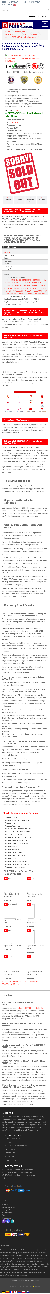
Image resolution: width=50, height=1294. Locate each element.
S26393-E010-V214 (26, 288)
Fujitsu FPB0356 (11, 858)
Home (7, 32)
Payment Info (9, 1149)
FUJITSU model (31, 35)
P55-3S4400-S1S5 (25, 280)
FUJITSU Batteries (12, 35)
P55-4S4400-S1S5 (11, 288)
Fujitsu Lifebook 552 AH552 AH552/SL (18, 864)
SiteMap (5, 1204)
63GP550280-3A (41, 294)
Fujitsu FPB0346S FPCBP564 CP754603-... (19, 838)
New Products (10, 1160)
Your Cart (32, 16)
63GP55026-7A (13, 294)
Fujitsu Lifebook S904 (13, 826)
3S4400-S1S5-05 (11, 280)
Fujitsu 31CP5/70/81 (12, 846)
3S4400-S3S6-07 (38, 285)
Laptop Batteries (22, 32)
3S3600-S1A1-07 (24, 283)
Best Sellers (9, 1156)
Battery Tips (7, 1212)
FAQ (38, 1286)
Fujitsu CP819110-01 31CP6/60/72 (17, 843)
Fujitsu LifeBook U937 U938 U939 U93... (18, 832)
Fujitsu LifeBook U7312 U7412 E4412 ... (18, 841)
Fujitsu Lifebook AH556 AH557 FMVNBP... (19, 861)
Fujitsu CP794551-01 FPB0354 (15, 867)
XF (20, 294)
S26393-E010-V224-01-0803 (27, 291)
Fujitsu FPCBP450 (11, 817)
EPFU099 (16, 110)
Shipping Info (9, 1153)
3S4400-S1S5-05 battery (11, 984)
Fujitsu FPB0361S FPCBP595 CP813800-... (19, 829)
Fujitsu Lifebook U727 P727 (14, 852)
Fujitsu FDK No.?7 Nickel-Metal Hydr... (18, 820)
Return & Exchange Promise (15, 1146)
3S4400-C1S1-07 (39, 280)
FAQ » (4, 1178)
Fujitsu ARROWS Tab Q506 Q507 (16, 855)
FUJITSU (15, 122)
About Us (7, 1142)
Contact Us (27, 1286)
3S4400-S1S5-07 (38, 283)
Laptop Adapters (8, 1210)
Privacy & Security (12, 1139)
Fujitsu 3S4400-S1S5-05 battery (31, 1008)
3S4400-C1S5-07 (11, 283)
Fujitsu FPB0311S (11, 823)
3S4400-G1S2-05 (11, 285)
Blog (3, 1215)
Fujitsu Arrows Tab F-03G (14, 835)
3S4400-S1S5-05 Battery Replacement (20, 37)
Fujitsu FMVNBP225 (12, 849)
